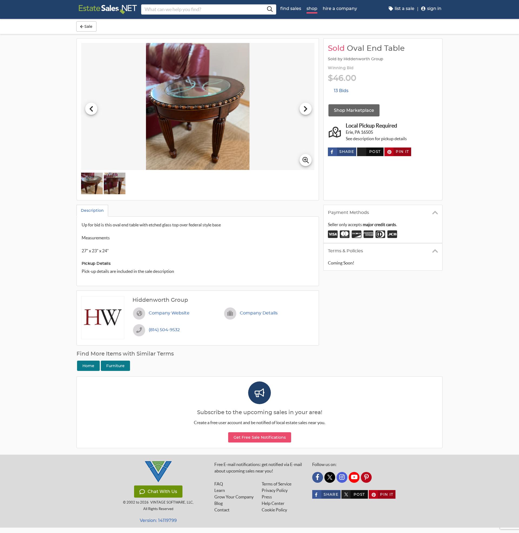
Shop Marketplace (354, 110)
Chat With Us (162, 491)
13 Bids (341, 90)
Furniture (115, 365)
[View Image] (92, 183)
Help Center (273, 503)
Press (267, 496)
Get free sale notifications (260, 437)
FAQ (218, 483)
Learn (219, 490)
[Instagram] (342, 477)
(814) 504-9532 (164, 330)
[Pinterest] (366, 477)
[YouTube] (354, 477)
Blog (218, 503)
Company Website (169, 313)
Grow (234, 496)
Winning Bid (341, 68)
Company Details (259, 313)
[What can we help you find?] (269, 9)
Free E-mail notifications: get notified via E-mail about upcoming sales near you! (258, 467)
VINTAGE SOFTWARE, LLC (171, 502)
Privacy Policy (275, 490)
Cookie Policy (274, 509)
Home (88, 365)
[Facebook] (317, 477)
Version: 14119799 (158, 520)
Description (92, 210)
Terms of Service (276, 483)
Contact (221, 509)
